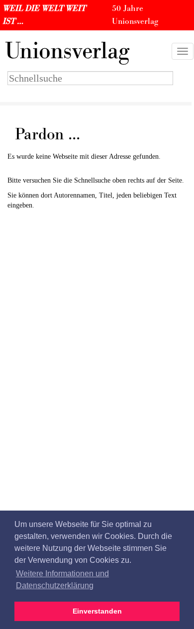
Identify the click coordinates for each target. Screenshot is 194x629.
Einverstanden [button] (97, 611)
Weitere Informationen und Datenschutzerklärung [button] (62, 579)
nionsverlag (67, 51)
